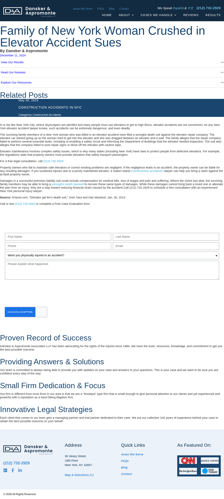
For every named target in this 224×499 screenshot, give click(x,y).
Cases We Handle (157, 15)
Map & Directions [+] (79, 475)
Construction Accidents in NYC (50, 107)
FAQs (100, 9)
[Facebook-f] (13, 470)
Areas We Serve (82, 9)
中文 (190, 8)
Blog (112, 9)
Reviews (191, 15)
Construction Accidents (47, 114)
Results (213, 15)
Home (107, 15)
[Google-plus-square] (5, 470)
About (124, 15)
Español (178, 8)
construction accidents (147, 171)
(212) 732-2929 (209, 8)
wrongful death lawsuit (68, 184)
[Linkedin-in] (20, 470)
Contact (124, 9)
